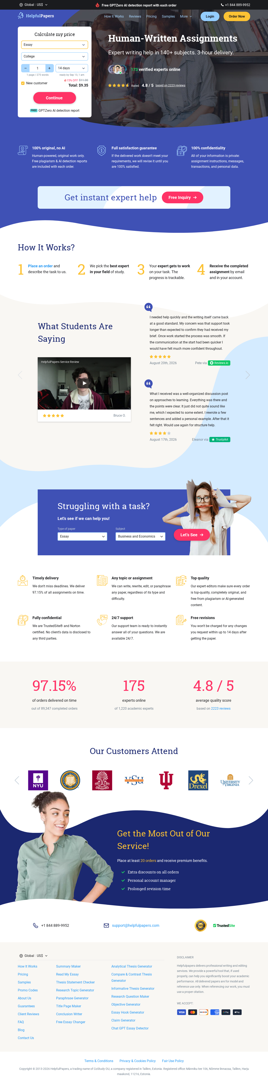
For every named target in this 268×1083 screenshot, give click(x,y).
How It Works (114, 16)
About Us (24, 998)
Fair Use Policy (173, 1061)
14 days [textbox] (64, 68)
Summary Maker (68, 966)
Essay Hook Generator (127, 1012)
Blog (21, 1030)
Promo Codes (28, 990)
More (184, 16)
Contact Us (26, 1038)
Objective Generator (125, 1004)
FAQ (21, 1022)
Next (248, 375)
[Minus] (25, 68)
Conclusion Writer (69, 1014)
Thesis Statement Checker (75, 982)
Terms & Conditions (98, 1061)
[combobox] (54, 45)
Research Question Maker (130, 997)
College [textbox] (29, 56)
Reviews (135, 16)
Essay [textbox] (28, 45)
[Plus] (49, 68)
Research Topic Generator (75, 990)
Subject (120, 528)
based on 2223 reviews (170, 85)
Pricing (151, 16)
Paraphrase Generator (72, 998)
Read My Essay (67, 974)
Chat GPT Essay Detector (129, 1028)
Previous (20, 375)
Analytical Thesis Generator (131, 966)
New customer (36, 83)
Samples (168, 16)
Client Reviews (28, 1014)
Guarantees (26, 1006)
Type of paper (66, 528)
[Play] (84, 383)
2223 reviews (221, 708)
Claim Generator (123, 1020)
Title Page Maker (68, 1006)
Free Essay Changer (70, 1022)
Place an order (40, 266)
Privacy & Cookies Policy (138, 1061)
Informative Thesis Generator (132, 989)
